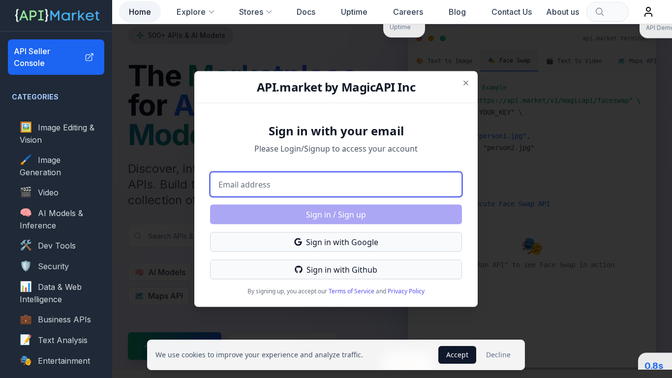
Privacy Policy (406, 291)
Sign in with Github (341, 269)
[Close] (466, 83)
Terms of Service (351, 291)
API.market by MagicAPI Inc (336, 87)
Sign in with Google (342, 242)
